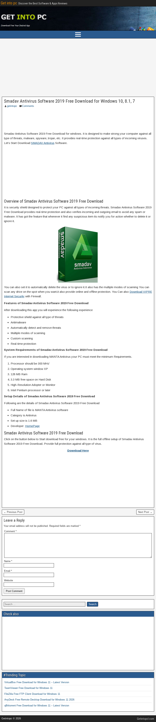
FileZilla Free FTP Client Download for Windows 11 (32, 693)
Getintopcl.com (145, 718)
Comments (28, 106)
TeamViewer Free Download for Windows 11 (28, 688)
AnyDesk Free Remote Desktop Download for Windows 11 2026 (39, 699)
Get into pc (9, 3)
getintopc (12, 106)
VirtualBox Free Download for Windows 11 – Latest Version (36, 682)
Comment (10, 531)
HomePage (32, 426)
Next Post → (145, 512)
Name (8, 561)
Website (8, 580)
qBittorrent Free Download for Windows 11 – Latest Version (36, 705)
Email (8, 570)
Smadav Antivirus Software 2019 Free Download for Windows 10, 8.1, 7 (69, 101)
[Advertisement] (78, 68)
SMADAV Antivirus (42, 143)
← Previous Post (13, 512)
